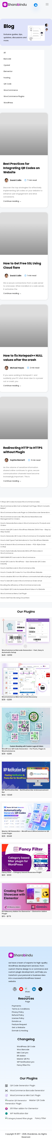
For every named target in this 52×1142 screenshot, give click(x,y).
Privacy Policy (18, 1012)
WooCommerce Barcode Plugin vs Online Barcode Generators (25, 512)
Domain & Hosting (20, 1030)
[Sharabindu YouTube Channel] (21, 990)
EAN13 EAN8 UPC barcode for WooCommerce (17, 557)
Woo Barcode (23, 1049)
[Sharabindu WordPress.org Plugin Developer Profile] (15, 990)
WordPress (8, 102)
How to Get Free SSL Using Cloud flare (14, 598)
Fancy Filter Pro (23, 1065)
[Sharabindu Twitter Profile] (40, 990)
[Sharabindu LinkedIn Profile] (34, 990)
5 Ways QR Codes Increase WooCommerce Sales (20, 502)
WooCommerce (11, 90)
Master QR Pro (23, 1059)
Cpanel (7, 65)
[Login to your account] (35, 5)
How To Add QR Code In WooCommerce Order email (21, 581)
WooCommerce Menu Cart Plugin (13, 593)
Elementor (8, 71)
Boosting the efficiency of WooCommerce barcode (20, 585)
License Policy (18, 1018)
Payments (16, 1006)
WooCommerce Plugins (14, 96)
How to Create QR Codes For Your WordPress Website (21, 572)
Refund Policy (18, 1015)
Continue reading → (12, 201)
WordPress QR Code (26, 1046)
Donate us (16, 1021)
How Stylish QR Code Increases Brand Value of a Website (22, 589)
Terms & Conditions (21, 1009)
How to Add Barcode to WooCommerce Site (17, 568)
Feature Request (19, 1024)
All (5, 52)
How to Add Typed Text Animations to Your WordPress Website (24, 540)
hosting (7, 77)
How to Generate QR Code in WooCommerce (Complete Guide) (25, 536)
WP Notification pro (25, 1062)
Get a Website (18, 1027)
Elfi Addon (21, 1055)
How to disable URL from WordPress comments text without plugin (25, 576)
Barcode (7, 59)
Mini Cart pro (22, 1052)
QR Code (7, 84)
